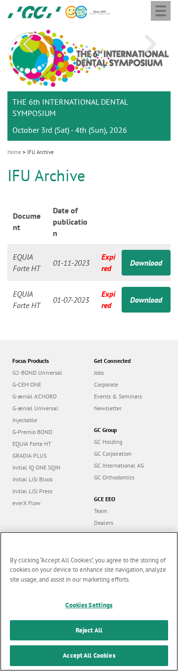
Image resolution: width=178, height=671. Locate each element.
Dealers (103, 522)
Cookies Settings (88, 605)
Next (150, 44)
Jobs (99, 372)
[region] (89, 601)
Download (146, 263)
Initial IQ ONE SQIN (36, 467)
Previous (27, 44)
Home (14, 152)
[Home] (34, 11)
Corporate (106, 384)
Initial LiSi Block (32, 479)
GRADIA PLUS (29, 455)
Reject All (89, 630)
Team (100, 510)
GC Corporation (113, 453)
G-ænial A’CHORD (34, 396)
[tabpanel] (89, 83)
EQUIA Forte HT (31, 443)
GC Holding (108, 441)
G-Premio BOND (32, 431)
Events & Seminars (118, 396)
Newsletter (108, 408)
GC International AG (119, 465)
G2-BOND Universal (37, 372)
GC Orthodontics (114, 477)
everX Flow (26, 503)
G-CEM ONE (26, 384)
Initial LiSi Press (32, 491)
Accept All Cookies (89, 655)
